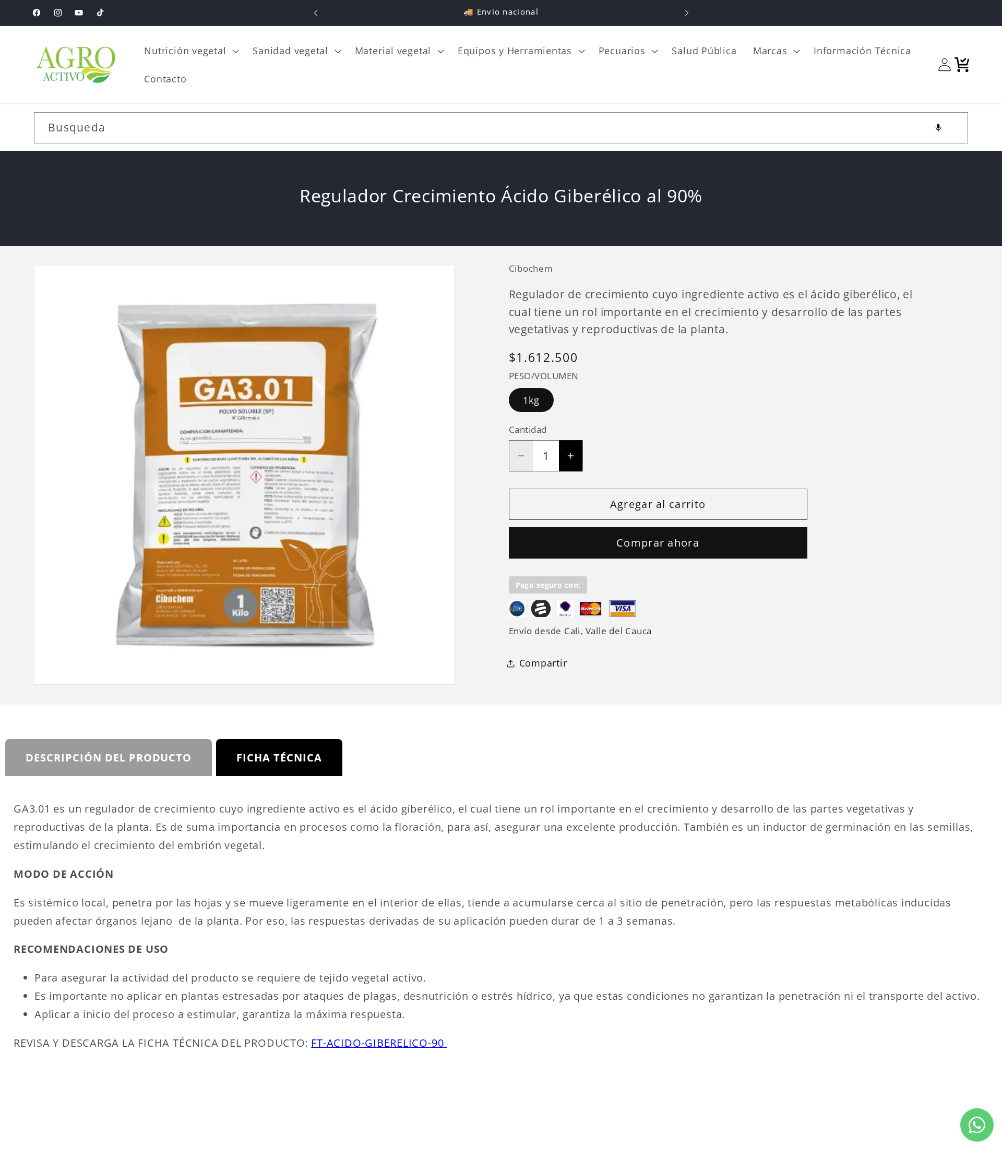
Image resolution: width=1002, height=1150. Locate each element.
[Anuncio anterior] (315, 13)
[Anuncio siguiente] (686, 13)
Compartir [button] (543, 663)
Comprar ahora (657, 543)
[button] (190, 51)
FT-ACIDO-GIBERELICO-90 (379, 1043)
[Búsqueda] (953, 127)
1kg (531, 400)
